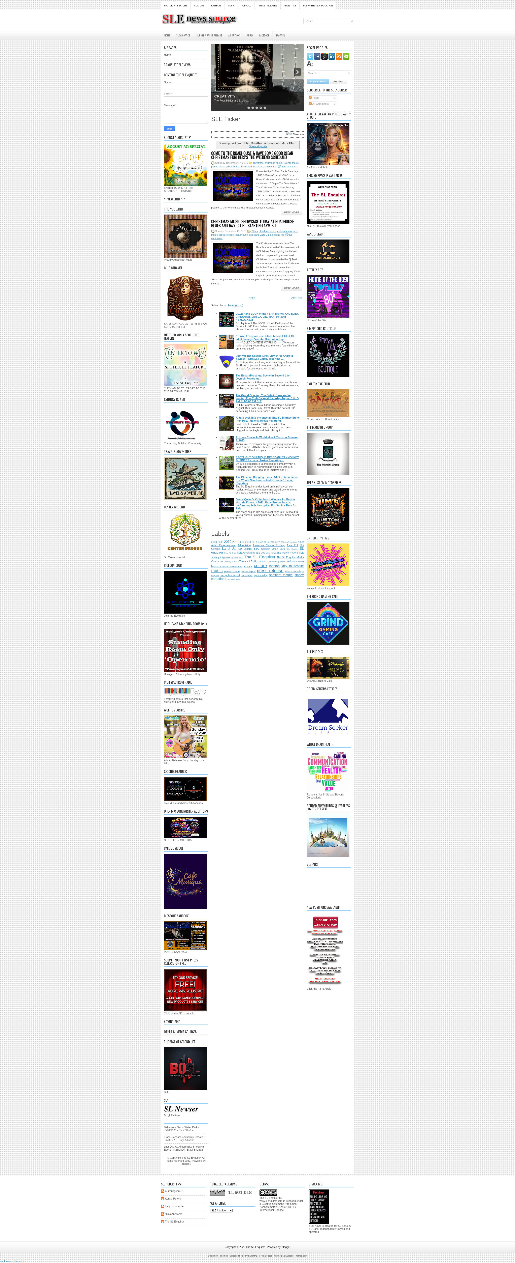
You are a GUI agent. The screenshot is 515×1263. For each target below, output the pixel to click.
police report (248, 571)
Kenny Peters (173, 1198)
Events (287, 163)
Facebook (264, 35)
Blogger (185, 1163)
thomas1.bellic (233, 579)
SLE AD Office (183, 35)
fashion (274, 566)
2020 (277, 542)
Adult (301, 541)
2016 (260, 542)
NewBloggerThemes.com (294, 1256)
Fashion (216, 5)
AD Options (234, 35)
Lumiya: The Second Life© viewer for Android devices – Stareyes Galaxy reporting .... (264, 357)
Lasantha (252, 1256)
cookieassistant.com (12, 1261)
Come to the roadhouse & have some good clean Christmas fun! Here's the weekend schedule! (252, 155)
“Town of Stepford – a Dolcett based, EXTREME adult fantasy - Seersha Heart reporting (265, 338)
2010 (227, 541)
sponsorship (261, 575)
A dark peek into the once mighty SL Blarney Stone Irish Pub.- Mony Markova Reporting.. (268, 419)
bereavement (297, 562)
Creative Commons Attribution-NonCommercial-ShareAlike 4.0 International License (278, 1206)
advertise (263, 561)
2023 (283, 542)
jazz (296, 231)
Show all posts (258, 146)
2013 (248, 542)
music (295, 163)
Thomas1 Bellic (248, 561)
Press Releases (267, 5)
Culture (199, 5)
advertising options (277, 562)
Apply (250, 35)
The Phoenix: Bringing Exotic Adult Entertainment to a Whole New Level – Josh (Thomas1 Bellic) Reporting (267, 480)
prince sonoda (293, 571)
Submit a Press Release (209, 35)
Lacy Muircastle (174, 1206)
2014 (254, 542)
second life (270, 166)
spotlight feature (281, 575)
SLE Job (260, 552)
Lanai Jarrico (232, 548)
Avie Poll (292, 545)
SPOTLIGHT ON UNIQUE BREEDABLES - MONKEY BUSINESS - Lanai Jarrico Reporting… (267, 459)
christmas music (273, 163)
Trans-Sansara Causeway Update (183, 1137)
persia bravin (232, 571)
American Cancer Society (269, 545)
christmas (258, 163)
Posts (315, 97)
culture (260, 565)
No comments (289, 166)
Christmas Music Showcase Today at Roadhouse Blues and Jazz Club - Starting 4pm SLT (252, 223)
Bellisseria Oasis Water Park (181, 1127)
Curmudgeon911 (174, 1190)
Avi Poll (246, 5)
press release (218, 166)
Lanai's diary (251, 548)
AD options (291, 542)
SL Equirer (292, 549)
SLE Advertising (246, 552)
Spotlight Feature (175, 5)
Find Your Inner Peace (233, 96)
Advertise (290, 5)
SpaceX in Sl (237, 558)
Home (167, 35)
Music (231, 5)
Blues (254, 231)
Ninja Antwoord (173, 1213)
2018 (266, 542)
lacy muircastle (292, 566)
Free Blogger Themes (270, 1256)
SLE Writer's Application (318, 5)
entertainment (284, 231)
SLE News (271, 553)
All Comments (320, 103)
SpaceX (226, 557)
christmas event (267, 231)
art (289, 561)
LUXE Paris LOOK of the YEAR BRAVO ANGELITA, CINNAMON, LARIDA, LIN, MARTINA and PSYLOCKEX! (267, 316)
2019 (272, 542)
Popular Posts (318, 81)
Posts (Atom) (235, 305)
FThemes (223, 1256)
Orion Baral (278, 549)
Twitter (280, 35)
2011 (235, 541)
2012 (241, 542)
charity (248, 566)
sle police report (230, 575)
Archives (338, 81)
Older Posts (297, 298)
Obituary (265, 549)
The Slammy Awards (229, 562)
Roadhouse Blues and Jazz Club (245, 166)
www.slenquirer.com (271, 1200)
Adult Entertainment (223, 545)
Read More (291, 212)
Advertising (244, 545)
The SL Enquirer (259, 557)
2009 (220, 542)
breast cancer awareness (226, 566)
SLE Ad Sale (230, 553)
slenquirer (246, 575)
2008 (214, 542)
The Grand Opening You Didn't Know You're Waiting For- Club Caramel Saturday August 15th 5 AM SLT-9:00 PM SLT (267, 398)
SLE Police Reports (287, 552)
